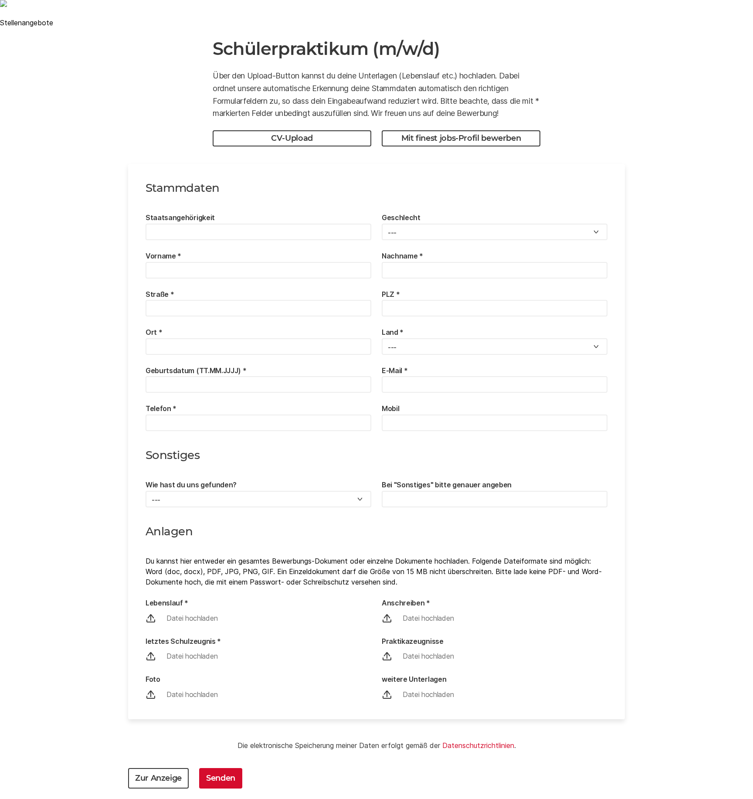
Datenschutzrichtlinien (478, 745)
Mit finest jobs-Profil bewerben (461, 138)
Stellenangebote (26, 22)
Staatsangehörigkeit (180, 217)
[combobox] (494, 232)
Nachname (402, 256)
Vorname (163, 256)
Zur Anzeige (158, 778)
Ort (154, 332)
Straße (160, 294)
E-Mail (394, 370)
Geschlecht (401, 217)
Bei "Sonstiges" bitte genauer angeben (447, 484)
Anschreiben (406, 602)
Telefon (161, 408)
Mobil (390, 408)
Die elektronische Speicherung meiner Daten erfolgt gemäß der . (376, 745)
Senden (220, 778)
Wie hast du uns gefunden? (191, 484)
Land (393, 332)
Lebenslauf (167, 602)
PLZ (391, 294)
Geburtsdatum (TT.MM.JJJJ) (196, 370)
